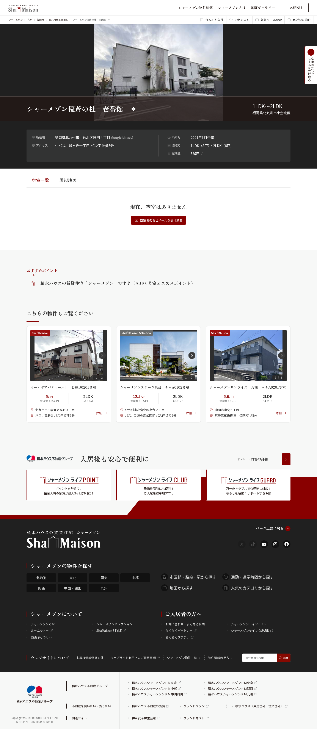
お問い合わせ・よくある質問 (185, 624)
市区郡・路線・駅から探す (193, 577)
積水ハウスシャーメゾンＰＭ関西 (230, 688)
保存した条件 (215, 20)
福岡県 (40, 19)
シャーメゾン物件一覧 (182, 657)
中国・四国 (72, 588)
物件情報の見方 (218, 657)
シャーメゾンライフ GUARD (250, 630)
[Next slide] (102, 355)
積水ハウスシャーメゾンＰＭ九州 (230, 694)
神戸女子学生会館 (144, 718)
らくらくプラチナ (177, 637)
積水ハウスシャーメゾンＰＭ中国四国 (157, 694)
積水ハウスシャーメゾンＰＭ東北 (154, 683)
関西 (41, 588)
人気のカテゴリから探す (252, 588)
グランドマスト (194, 718)
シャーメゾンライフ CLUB (249, 624)
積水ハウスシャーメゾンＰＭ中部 (154, 688)
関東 (103, 577)
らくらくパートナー (179, 630)
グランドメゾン (194, 706)
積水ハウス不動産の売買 (148, 706)
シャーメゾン (15, 19)
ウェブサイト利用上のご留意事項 (133, 657)
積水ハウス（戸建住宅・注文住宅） (259, 706)
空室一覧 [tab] (40, 180)
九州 (29, 19)
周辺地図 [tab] (68, 180)
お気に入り (242, 20)
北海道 (41, 577)
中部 (135, 577)
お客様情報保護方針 (90, 657)
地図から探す (181, 588)
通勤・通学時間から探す (252, 577)
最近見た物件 (302, 20)
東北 (72, 577)
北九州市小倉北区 (58, 19)
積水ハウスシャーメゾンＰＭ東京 (230, 683)
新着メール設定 (271, 20)
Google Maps (120, 137)
